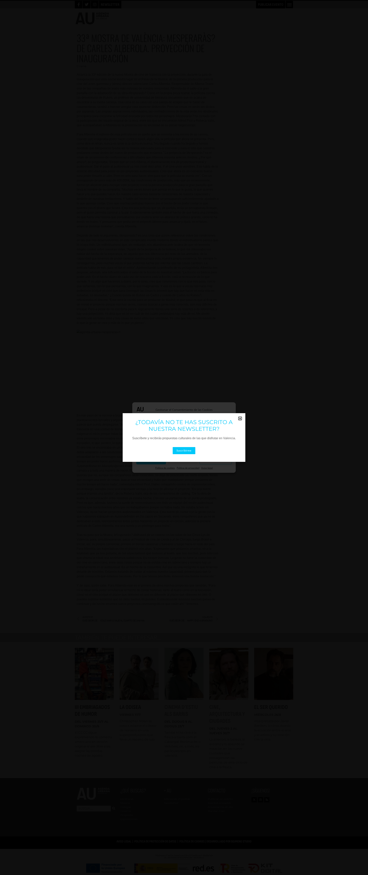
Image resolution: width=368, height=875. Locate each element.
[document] (184, 437)
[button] (240, 418)
